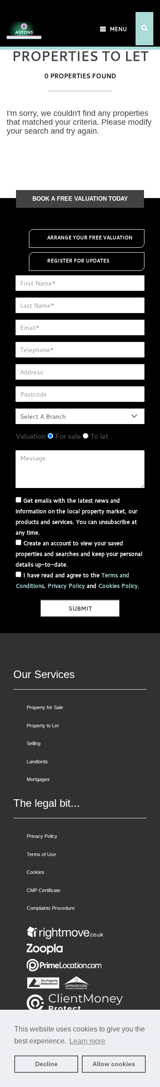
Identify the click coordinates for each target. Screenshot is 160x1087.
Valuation (31, 436)
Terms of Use (41, 854)
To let (98, 436)
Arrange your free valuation (89, 237)
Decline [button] (46, 1063)
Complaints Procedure (51, 908)
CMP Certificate (43, 890)
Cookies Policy (118, 586)
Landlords (37, 761)
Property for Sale (45, 707)
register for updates (78, 261)
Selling (33, 743)
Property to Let (43, 725)
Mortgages (38, 779)
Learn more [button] (87, 1041)
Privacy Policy (66, 586)
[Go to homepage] (24, 19)
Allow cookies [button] (113, 1063)
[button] (144, 28)
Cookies (35, 872)
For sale (67, 436)
